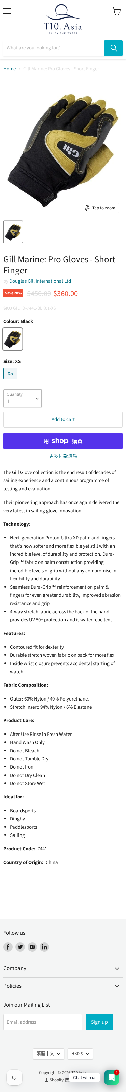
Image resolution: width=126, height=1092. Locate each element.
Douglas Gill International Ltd (40, 281)
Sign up (99, 1022)
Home (9, 69)
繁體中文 (45, 1054)
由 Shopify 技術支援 (63, 1080)
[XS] (11, 381)
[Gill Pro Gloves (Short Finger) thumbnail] (13, 232)
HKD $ (77, 1054)
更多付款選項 (63, 456)
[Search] (113, 48)
